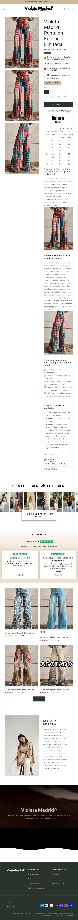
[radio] (46, 92)
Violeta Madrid (20, 913)
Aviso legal (56, 915)
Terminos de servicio (35, 883)
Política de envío (46, 915)
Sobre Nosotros (57, 879)
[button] (4, 9)
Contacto (55, 874)
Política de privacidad (35, 874)
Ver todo (39, 699)
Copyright (27, 913)
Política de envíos (34, 879)
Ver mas (19, 569)
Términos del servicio (67, 915)
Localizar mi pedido (58, 883)
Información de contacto (66, 913)
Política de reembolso (52, 913)
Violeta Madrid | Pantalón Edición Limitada (20, 633)
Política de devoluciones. (36, 888)
